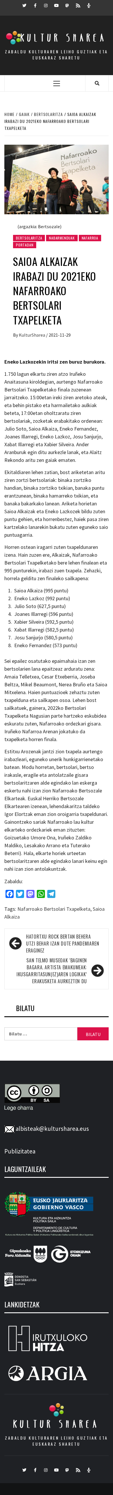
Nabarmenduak (62, 237)
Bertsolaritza (29, 237)
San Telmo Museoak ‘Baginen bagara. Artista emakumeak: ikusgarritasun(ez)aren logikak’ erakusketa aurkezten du (52, 971)
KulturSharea (32, 335)
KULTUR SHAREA (56, 1424)
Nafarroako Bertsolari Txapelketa (53, 909)
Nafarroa (90, 237)
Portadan (24, 244)
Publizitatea (19, 1151)
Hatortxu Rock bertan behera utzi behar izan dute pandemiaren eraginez (62, 943)
